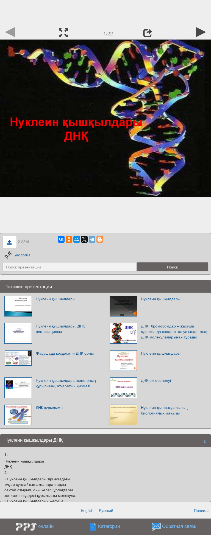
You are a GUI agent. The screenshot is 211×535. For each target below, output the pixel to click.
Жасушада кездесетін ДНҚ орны (65, 353)
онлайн (46, 526)
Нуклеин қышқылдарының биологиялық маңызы (164, 410)
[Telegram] (92, 239)
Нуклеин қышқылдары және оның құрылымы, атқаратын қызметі (66, 382)
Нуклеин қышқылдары (55, 298)
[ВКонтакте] (61, 239)
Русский (106, 510)
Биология (21, 254)
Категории (109, 526)
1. (6, 454)
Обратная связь (179, 526)
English (87, 510)
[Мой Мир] (76, 239)
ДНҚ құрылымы (49, 407)
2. (6, 472)
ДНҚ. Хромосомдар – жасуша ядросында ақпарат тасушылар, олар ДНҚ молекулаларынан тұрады (175, 331)
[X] (84, 239)
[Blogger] (99, 239)
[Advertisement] (105, 12)
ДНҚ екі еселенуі (156, 380)
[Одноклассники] (69, 239)
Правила (202, 510)
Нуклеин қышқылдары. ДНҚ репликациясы (60, 328)
